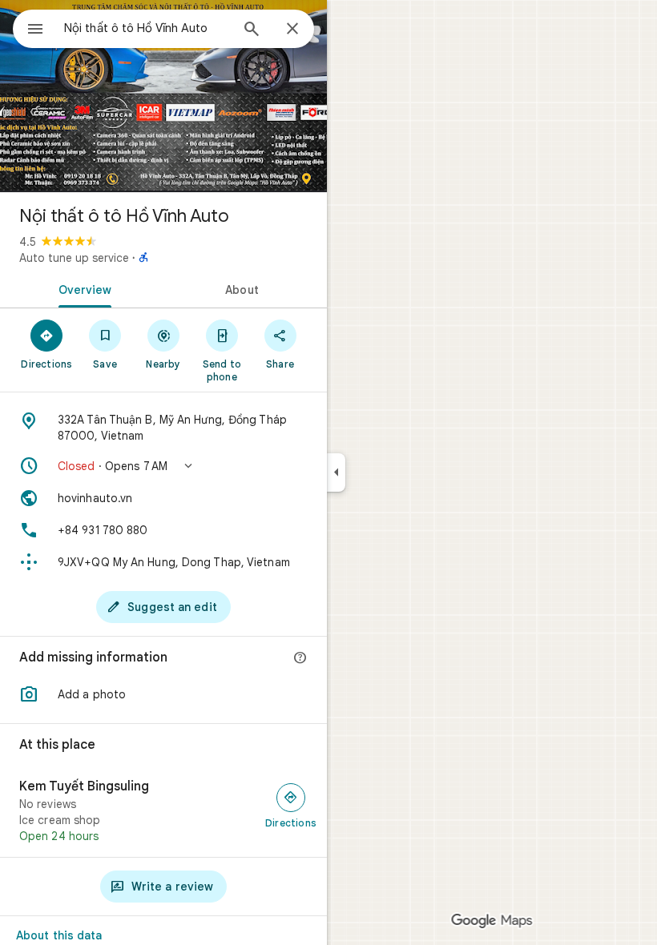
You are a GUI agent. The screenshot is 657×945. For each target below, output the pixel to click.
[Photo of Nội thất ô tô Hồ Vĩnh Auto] (163, 96)
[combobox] (146, 28)
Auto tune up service (74, 258)
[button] (163, 466)
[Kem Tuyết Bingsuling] (163, 811)
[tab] (81, 288)
